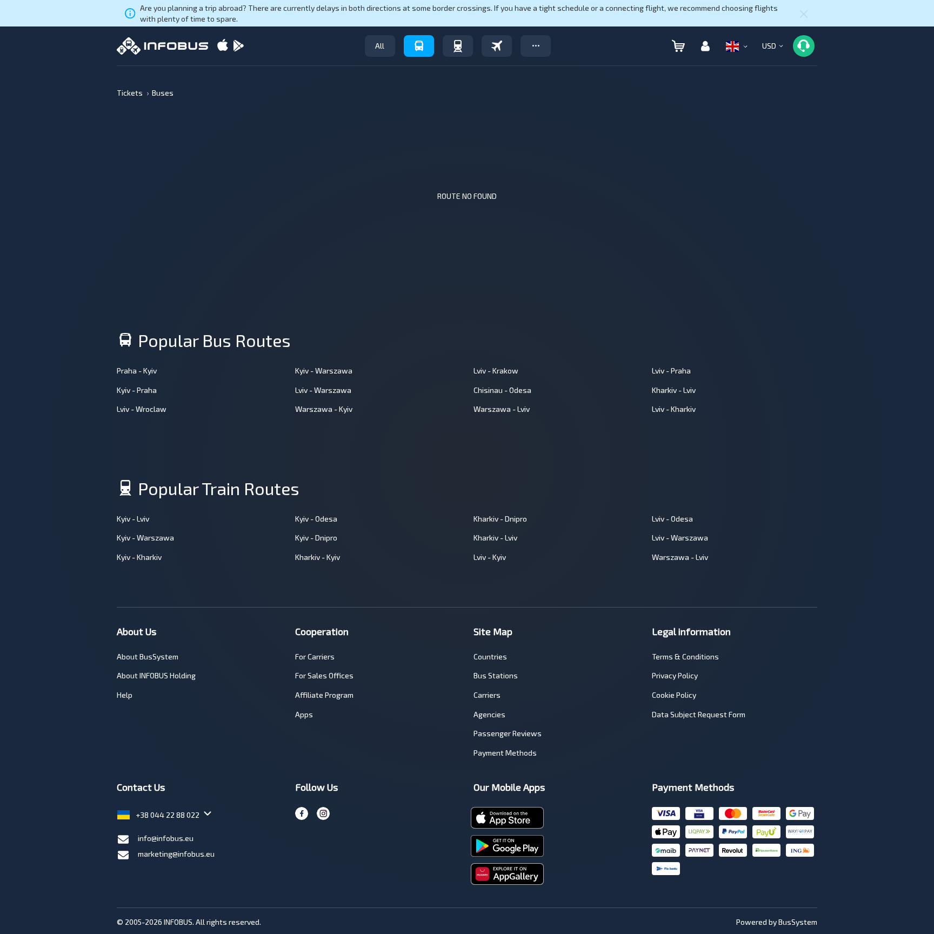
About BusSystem (147, 656)
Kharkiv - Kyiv (317, 557)
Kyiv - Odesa (316, 518)
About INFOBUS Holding (156, 675)
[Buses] (419, 46)
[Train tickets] (458, 46)
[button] (536, 46)
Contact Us (141, 787)
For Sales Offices (324, 675)
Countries (490, 656)
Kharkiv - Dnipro (500, 518)
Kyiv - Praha (137, 390)
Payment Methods (505, 752)
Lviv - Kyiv (489, 557)
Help (124, 694)
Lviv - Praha (671, 370)
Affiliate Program (324, 694)
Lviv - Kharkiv (674, 408)
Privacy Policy (675, 675)
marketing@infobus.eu (176, 853)
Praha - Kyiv (137, 370)
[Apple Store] (222, 46)
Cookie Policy (674, 694)
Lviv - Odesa (672, 518)
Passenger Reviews (507, 733)
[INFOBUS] (162, 46)
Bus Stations (495, 675)
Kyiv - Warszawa (323, 370)
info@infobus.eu (166, 838)
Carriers (487, 694)
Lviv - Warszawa (323, 390)
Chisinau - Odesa (502, 390)
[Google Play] (238, 46)
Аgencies (489, 714)
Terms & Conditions (685, 656)
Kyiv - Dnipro (316, 537)
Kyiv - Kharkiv (139, 557)
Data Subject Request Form (698, 714)
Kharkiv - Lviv (674, 390)
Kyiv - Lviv (133, 518)
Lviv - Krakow (495, 370)
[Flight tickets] (497, 46)
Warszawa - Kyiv (323, 408)
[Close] (803, 13)
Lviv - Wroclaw (141, 408)
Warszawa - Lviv (501, 408)
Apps (304, 714)
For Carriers (315, 656)
